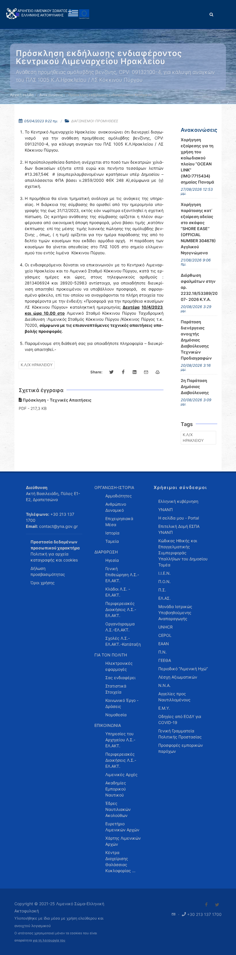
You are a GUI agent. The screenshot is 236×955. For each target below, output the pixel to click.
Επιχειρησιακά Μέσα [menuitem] (119, 521)
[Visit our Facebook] (206, 904)
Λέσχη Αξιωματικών (177, 677)
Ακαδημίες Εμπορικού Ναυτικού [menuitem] (115, 788)
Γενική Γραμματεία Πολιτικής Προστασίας (180, 733)
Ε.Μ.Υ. (164, 708)
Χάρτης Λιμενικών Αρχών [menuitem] (123, 841)
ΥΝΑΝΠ (165, 509)
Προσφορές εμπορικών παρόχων (180, 748)
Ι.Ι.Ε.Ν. (164, 573)
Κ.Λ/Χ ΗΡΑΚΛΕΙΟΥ (37, 364)
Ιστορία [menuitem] (112, 532)
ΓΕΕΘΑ (164, 660)
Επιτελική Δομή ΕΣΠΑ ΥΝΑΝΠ (178, 529)
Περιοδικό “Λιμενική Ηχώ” (183, 668)
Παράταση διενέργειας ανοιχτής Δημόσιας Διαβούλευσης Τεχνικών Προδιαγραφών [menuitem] (196, 339)
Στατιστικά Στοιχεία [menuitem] (115, 688)
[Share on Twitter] (111, 372)
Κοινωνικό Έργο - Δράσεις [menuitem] (121, 703)
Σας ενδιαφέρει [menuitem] (120, 677)
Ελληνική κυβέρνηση (178, 501)
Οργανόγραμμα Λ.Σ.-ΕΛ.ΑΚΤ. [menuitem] (120, 626)
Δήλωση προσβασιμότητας (48, 571)
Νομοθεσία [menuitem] (116, 714)
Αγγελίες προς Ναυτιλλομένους (174, 696)
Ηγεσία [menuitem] (112, 560)
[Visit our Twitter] (217, 904)
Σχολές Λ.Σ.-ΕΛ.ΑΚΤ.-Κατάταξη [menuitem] (123, 641)
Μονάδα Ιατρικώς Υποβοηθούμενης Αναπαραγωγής (175, 612)
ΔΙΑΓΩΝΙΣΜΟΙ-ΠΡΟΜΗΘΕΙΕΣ (94, 121)
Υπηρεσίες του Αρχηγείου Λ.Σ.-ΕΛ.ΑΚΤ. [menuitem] (120, 739)
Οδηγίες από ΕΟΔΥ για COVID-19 (179, 719)
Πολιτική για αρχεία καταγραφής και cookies (54, 556)
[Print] (157, 372)
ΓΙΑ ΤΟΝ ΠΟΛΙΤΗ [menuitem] (110, 654)
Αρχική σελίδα (22, 95)
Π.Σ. (162, 589)
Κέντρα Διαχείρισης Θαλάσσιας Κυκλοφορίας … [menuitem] (120, 861)
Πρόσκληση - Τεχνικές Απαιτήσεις (57, 400)
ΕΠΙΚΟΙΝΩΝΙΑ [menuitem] (107, 725)
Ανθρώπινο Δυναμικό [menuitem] (115, 507)
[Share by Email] (146, 372)
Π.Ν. (162, 652)
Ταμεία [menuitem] (112, 541)
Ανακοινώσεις (51, 95)
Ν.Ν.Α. (164, 685)
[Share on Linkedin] (134, 372)
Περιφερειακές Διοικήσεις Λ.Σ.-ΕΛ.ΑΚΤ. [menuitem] (120, 609)
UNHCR (165, 626)
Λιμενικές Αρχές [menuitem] (121, 774)
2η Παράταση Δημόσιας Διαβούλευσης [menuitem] (195, 386)
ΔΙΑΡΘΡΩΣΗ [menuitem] (106, 551)
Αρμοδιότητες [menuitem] (118, 495)
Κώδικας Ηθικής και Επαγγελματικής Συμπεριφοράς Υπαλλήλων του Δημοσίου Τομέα (183, 552)
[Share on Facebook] (123, 372)
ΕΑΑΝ (163, 643)
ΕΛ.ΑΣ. (164, 598)
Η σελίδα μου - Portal (178, 517)
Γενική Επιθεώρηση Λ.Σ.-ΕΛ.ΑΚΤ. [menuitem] (122, 574)
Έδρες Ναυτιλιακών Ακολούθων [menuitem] (118, 809)
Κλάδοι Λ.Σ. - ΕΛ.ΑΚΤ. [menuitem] (117, 592)
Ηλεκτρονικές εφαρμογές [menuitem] (119, 666)
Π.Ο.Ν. (164, 581)
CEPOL (165, 635)
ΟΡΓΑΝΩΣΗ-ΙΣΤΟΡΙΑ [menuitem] (114, 487)
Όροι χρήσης (43, 582)
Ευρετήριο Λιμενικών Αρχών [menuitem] (122, 826)
